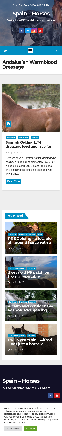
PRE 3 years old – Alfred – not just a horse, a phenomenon (30, 344)
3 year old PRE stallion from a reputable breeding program (28, 276)
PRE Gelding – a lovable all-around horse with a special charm (29, 242)
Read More (13, 181)
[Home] (5, 51)
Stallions (31, 268)
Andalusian (11, 137)
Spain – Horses (30, 13)
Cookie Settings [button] (13, 429)
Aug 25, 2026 (17, 248)
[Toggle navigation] (30, 50)
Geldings (34, 137)
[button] (56, 50)
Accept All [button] (30, 429)
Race (40, 234)
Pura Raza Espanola (27, 234)
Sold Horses (23, 137)
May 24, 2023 (15, 152)
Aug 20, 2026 (17, 282)
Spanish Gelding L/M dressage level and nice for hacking (28, 146)
